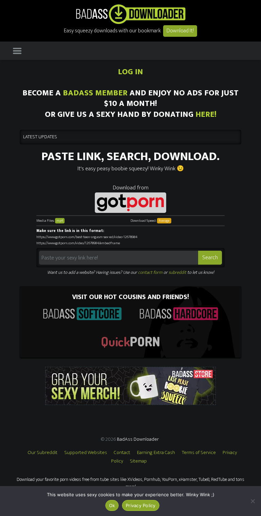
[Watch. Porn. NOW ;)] (130, 342)
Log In (130, 72)
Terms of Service (199, 452)
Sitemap (138, 461)
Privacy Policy (141, 505)
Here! (205, 114)
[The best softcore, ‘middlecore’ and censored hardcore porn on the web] (82, 313)
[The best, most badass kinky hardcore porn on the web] (178, 313)
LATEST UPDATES (40, 137)
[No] (252, 501)
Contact (122, 452)
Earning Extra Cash (156, 452)
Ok (112, 505)
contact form (150, 272)
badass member (95, 93)
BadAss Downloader (138, 439)
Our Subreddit (42, 452)
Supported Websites (85, 452)
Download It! (180, 30)
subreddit (177, 272)
